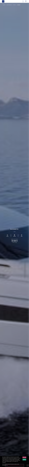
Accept (24, 459)
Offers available (15, 242)
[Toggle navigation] (25, 1)
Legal (7, 465)
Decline (24, 457)
